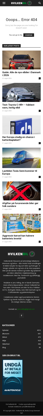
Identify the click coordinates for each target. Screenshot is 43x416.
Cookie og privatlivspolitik (27, 404)
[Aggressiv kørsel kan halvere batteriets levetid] (21, 223)
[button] (40, 3)
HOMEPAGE (28, 35)
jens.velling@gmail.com (26, 309)
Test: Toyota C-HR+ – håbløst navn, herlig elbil (18, 106)
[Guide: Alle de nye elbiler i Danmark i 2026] (21, 60)
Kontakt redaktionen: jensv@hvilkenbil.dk (21, 407)
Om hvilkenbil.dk (11, 404)
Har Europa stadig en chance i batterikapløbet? (18, 138)
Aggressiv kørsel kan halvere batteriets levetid (18, 237)
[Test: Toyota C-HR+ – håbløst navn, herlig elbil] (21, 92)
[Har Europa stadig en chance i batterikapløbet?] (21, 124)
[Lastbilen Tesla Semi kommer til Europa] (21, 158)
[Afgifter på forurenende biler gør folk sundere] (21, 190)
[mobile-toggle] (4, 3)
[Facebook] (21, 315)
